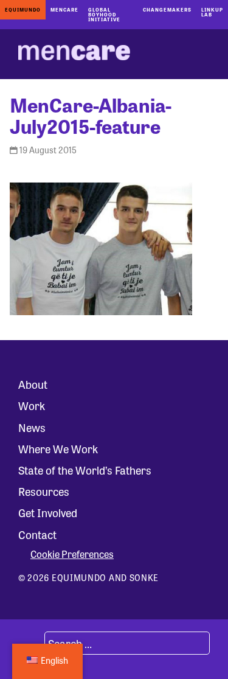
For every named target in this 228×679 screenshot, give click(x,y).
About (32, 384)
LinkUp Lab (212, 12)
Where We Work (58, 448)
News (32, 427)
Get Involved (47, 512)
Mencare (64, 9)
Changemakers (167, 9)
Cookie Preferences (72, 554)
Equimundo (23, 9)
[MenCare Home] (74, 54)
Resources (43, 491)
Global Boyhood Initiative (104, 14)
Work (31, 405)
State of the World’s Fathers (84, 470)
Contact (37, 534)
